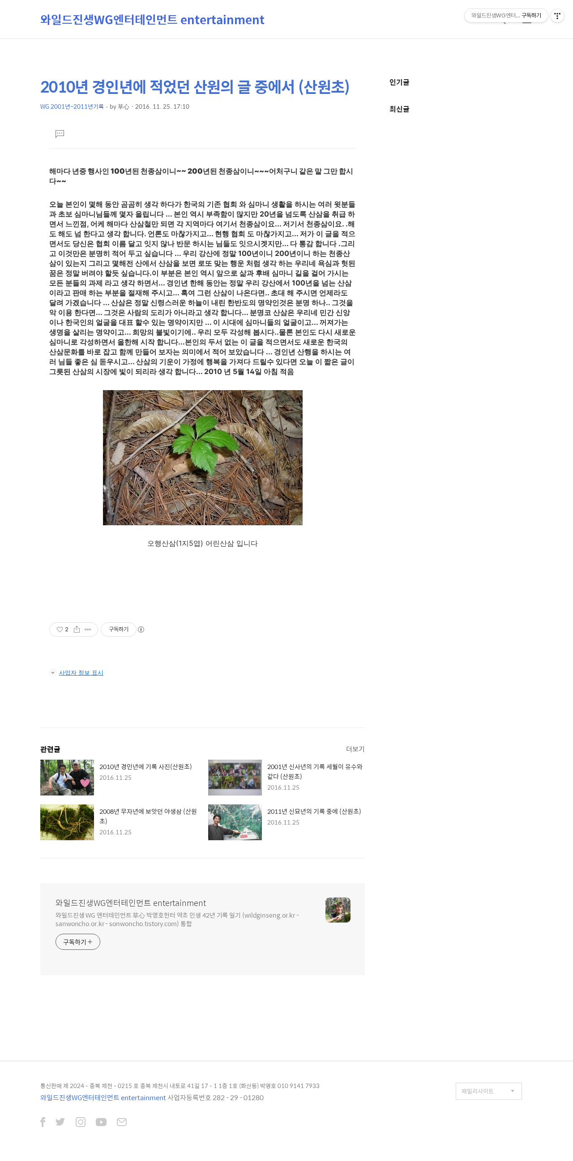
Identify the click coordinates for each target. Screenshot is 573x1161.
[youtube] (101, 1123)
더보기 (355, 749)
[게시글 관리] (88, 629)
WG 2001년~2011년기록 (72, 106)
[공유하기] (76, 629)
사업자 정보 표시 (81, 672)
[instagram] (81, 1123)
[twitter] (60, 1123)
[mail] (122, 1123)
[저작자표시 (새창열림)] (141, 629)
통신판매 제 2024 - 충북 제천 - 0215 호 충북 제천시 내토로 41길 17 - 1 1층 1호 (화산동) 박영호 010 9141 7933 (180, 1085)
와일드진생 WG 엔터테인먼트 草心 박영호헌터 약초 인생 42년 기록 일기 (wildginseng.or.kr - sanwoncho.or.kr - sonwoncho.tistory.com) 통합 (177, 919)
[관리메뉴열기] (557, 15)
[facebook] (42, 1123)
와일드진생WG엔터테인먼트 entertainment (152, 19)
